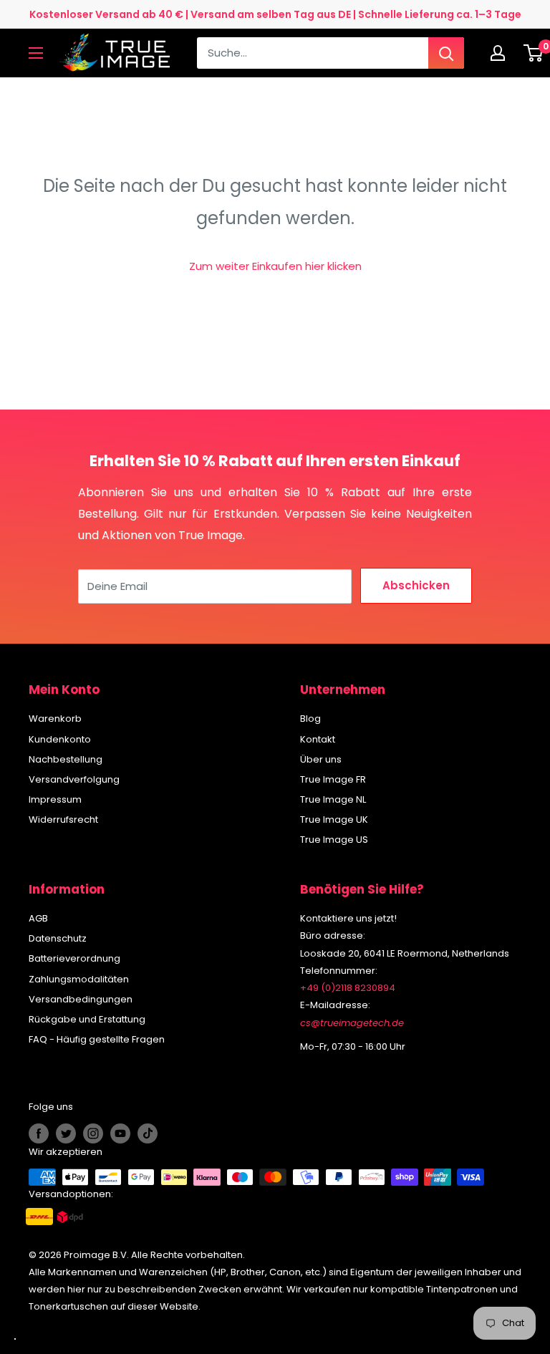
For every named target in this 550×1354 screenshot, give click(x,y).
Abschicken (416, 585)
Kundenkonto (60, 739)
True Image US (334, 839)
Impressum (55, 799)
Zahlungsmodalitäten (79, 979)
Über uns (321, 759)
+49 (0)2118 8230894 (347, 988)
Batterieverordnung (74, 958)
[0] (534, 53)
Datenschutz (58, 938)
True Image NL (333, 799)
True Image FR (333, 779)
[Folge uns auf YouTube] (120, 1133)
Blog (310, 718)
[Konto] (501, 53)
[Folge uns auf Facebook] (39, 1133)
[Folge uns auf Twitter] (66, 1133)
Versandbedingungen (80, 999)
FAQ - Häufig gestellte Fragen (97, 1039)
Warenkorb (55, 718)
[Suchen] (446, 53)
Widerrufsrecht (63, 819)
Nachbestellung (65, 759)
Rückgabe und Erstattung (87, 1019)
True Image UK (334, 819)
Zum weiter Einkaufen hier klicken (275, 266)
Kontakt (317, 739)
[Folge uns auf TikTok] (148, 1133)
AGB (38, 918)
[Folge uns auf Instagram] (93, 1133)
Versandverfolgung (74, 779)
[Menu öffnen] (36, 53)
